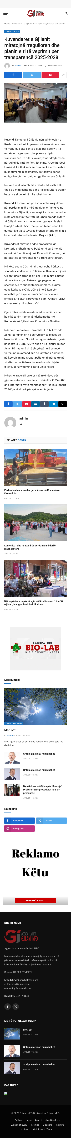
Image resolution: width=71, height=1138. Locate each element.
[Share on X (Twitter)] (32, 75)
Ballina (18, 1120)
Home (7, 23)
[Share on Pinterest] (50, 75)
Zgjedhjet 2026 (19, 1125)
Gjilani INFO (53, 1113)
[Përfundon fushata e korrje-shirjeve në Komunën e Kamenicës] (35, 467)
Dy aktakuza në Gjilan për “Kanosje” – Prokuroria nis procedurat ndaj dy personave (43, 789)
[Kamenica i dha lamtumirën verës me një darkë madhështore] (35, 522)
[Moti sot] (35, 706)
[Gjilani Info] (35, 13)
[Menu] (5, 13)
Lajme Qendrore (14, 723)
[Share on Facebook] (13, 75)
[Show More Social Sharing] (63, 75)
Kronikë (35, 1125)
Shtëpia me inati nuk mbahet (39, 753)
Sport (26, 1129)
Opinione (38, 1129)
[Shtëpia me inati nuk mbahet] (12, 758)
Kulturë (60, 1125)
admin (18, 66)
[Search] (66, 13)
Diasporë (47, 1125)
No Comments (55, 66)
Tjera (49, 1129)
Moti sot (10, 730)
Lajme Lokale (12, 31)
